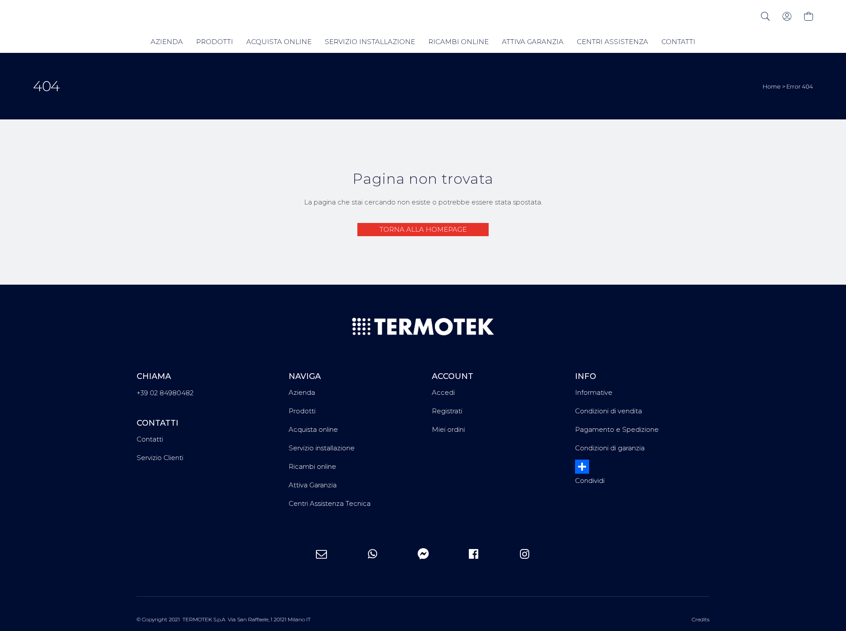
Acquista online (313, 429)
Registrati (447, 411)
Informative (593, 392)
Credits (700, 619)
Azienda (302, 392)
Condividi (590, 480)
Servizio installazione (322, 448)
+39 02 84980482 (165, 393)
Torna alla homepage (423, 229)
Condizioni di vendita (608, 411)
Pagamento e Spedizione (617, 429)
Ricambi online (312, 466)
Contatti (150, 439)
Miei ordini (448, 429)
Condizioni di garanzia (610, 448)
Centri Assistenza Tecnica (330, 503)
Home (772, 86)
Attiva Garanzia (313, 485)
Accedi (443, 392)
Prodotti (302, 411)
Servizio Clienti (160, 457)
